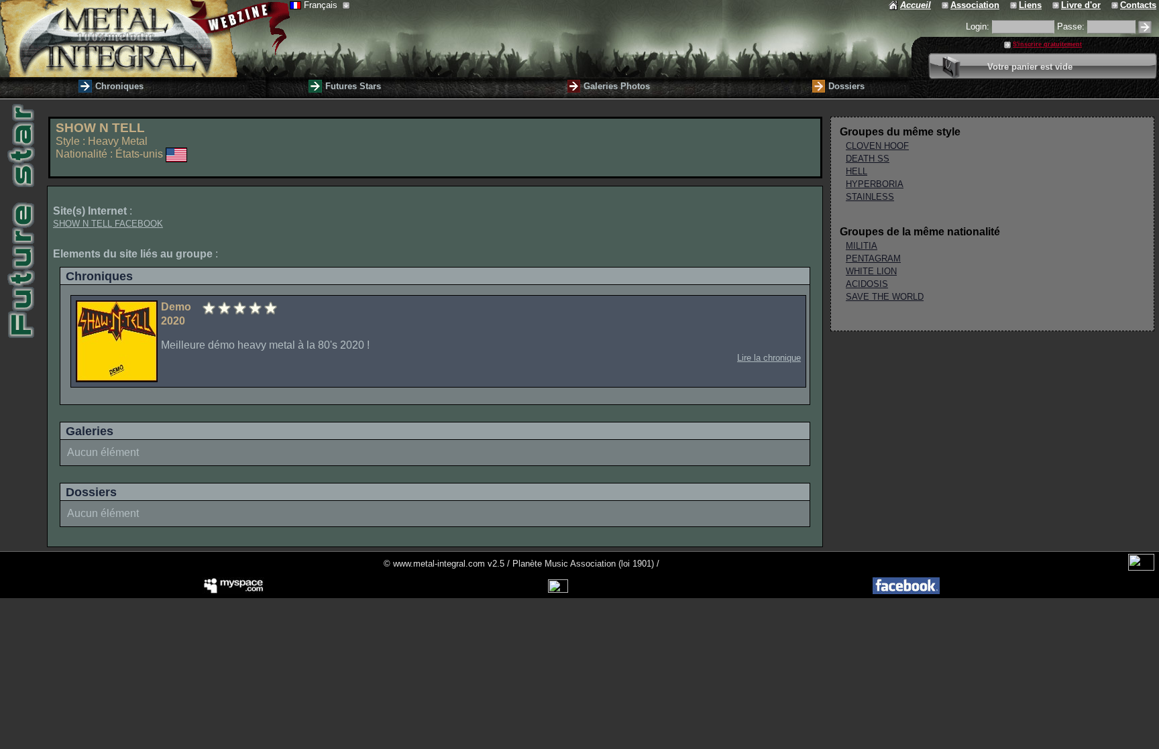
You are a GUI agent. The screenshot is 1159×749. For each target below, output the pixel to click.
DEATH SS (867, 159)
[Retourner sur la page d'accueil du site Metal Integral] (145, 38)
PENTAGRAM (873, 258)
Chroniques (119, 86)
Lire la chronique (769, 358)
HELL (856, 171)
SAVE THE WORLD (885, 297)
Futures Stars (353, 86)
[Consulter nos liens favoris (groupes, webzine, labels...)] (1014, 5)
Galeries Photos (617, 86)
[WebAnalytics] (1141, 568)
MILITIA (861, 246)
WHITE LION (871, 271)
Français (322, 5)
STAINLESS (870, 197)
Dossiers (846, 86)
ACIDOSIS (867, 284)
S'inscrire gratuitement (1047, 44)
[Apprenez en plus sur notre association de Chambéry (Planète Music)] (946, 5)
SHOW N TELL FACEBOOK (108, 224)
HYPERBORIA (874, 184)
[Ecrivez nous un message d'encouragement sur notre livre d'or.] (1056, 5)
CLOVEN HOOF (877, 146)
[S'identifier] (1145, 27)
